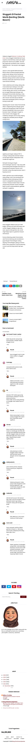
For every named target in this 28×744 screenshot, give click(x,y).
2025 (4, 677)
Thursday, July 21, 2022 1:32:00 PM (17, 351)
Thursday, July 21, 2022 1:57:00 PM (13, 464)
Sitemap (22, 738)
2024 (4, 679)
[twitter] (9, 586)
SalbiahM (9, 493)
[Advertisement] (14, 40)
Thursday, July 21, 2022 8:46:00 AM (13, 336)
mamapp (9, 362)
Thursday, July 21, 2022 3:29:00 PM (17, 479)
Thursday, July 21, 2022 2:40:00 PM (13, 495)
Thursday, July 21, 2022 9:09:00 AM (13, 364)
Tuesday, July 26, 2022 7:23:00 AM (17, 541)
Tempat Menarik (13, 281)
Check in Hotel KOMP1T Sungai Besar (15, 320)
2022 (4, 684)
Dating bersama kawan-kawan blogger (11, 697)
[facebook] (3, 586)
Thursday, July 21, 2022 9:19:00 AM (13, 426)
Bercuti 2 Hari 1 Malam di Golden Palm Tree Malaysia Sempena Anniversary (16, 308)
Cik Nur (8, 425)
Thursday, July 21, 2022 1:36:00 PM (17, 448)
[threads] (24, 586)
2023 (4, 682)
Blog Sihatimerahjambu (10, 702)
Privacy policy (8, 738)
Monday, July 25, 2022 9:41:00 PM (13, 524)
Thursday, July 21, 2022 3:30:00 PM (17, 513)
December (8, 686)
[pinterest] (14, 586)
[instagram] (19, 586)
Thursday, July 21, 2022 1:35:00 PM (17, 412)
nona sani (9, 523)
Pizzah (5, 23)
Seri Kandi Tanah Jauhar (13, 334)
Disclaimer (16, 738)
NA (7, 390)
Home (4, 9)
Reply (8, 344)
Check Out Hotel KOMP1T (16, 313)
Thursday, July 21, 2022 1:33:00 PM (17, 378)
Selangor (8, 9)
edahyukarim (10, 462)
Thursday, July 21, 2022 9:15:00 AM (13, 392)
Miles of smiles (7, 695)
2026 (4, 675)
